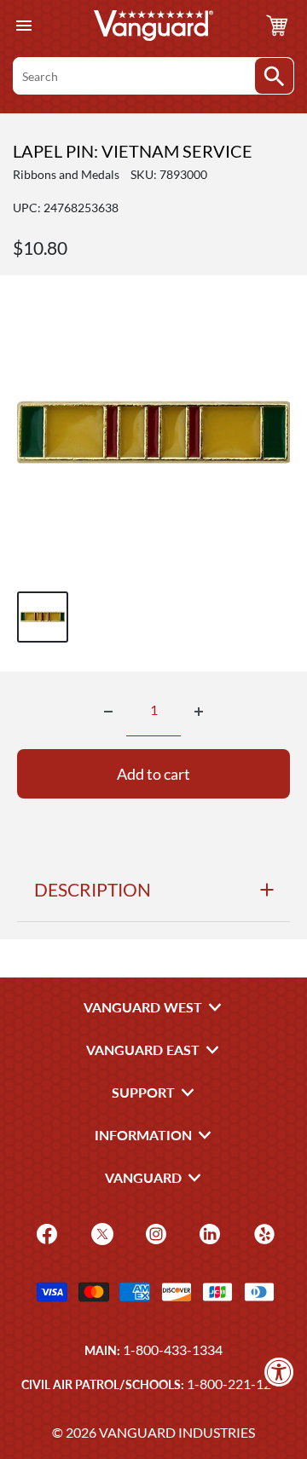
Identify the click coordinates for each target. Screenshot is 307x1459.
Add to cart (153, 773)
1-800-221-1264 (237, 1383)
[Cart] (277, 25)
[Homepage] (153, 25)
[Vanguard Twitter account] (100, 1232)
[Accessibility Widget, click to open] (279, 1371)
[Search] (274, 76)
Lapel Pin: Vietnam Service (132, 151)
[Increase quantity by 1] (199, 711)
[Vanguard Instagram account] (154, 1232)
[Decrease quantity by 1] (108, 711)
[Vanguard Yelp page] (262, 1232)
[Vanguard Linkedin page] (207, 1232)
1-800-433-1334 (173, 1349)
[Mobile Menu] (23, 26)
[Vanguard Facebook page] (44, 1232)
